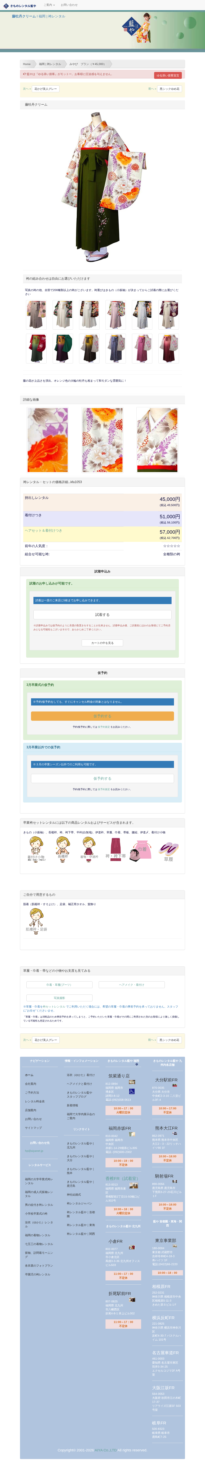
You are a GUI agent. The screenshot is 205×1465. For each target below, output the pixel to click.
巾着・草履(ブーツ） (59, 984)
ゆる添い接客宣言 (168, 75)
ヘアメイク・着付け (131, 984)
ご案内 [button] (48, 4)
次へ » (40, 88)
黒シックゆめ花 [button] (169, 88)
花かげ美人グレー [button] (45, 88)
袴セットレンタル (54, 1006)
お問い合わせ (69, 4)
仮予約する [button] (102, 716)
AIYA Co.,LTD (106, 1450)
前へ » (163, 88)
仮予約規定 (104, 726)
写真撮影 (59, 998)
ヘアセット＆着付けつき (43, 530)
